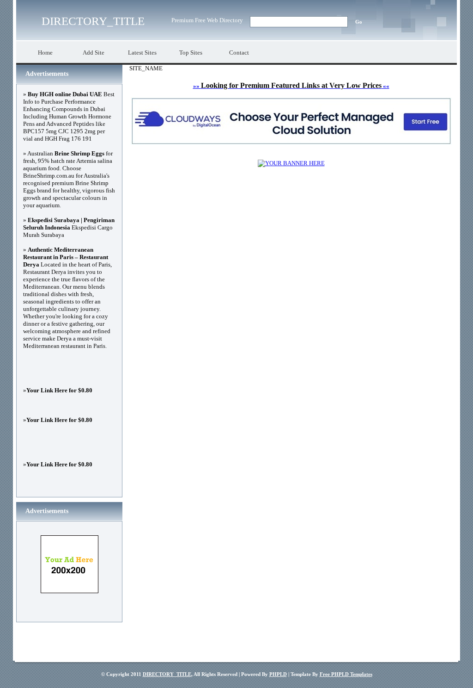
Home (45, 52)
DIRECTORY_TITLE (93, 21)
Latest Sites (142, 52)
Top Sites (190, 52)
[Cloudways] (291, 142)
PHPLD (278, 674)
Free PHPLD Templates (346, 674)
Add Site (93, 52)
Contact (239, 52)
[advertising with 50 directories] (291, 163)
